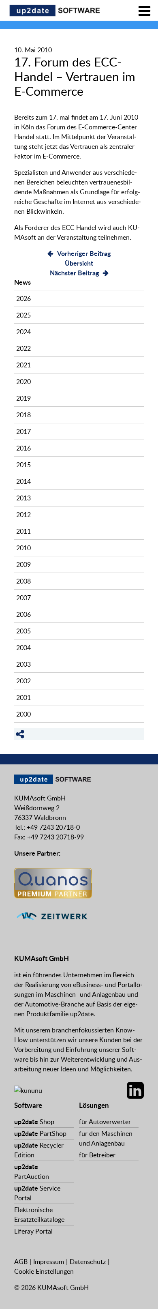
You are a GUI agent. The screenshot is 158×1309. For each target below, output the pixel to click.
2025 (23, 315)
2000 (23, 714)
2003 (23, 664)
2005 (23, 631)
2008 (23, 581)
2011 (23, 531)
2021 (23, 365)
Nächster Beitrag (74, 272)
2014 (23, 481)
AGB (21, 1261)
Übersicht (79, 263)
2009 (23, 564)
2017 (23, 431)
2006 (23, 614)
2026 (23, 298)
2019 (23, 398)
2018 (23, 414)
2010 (23, 547)
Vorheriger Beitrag (84, 253)
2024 (23, 331)
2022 (23, 348)
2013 (23, 498)
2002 (23, 680)
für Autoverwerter (105, 1121)
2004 (23, 647)
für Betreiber (97, 1154)
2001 (23, 697)
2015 (23, 464)
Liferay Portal (33, 1231)
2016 (23, 448)
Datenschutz (88, 1261)
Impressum (48, 1261)
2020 (23, 381)
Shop (34, 1121)
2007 (23, 597)
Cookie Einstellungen (44, 1271)
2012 (23, 514)
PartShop (40, 1133)
